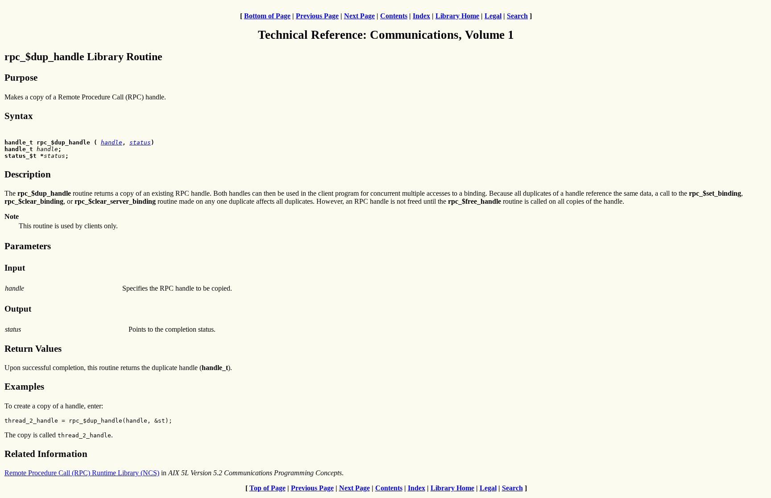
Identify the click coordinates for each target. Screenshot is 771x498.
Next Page (359, 16)
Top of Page (267, 488)
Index (421, 16)
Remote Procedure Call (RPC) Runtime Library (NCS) (81, 473)
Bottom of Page (267, 16)
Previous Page (317, 16)
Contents (393, 16)
